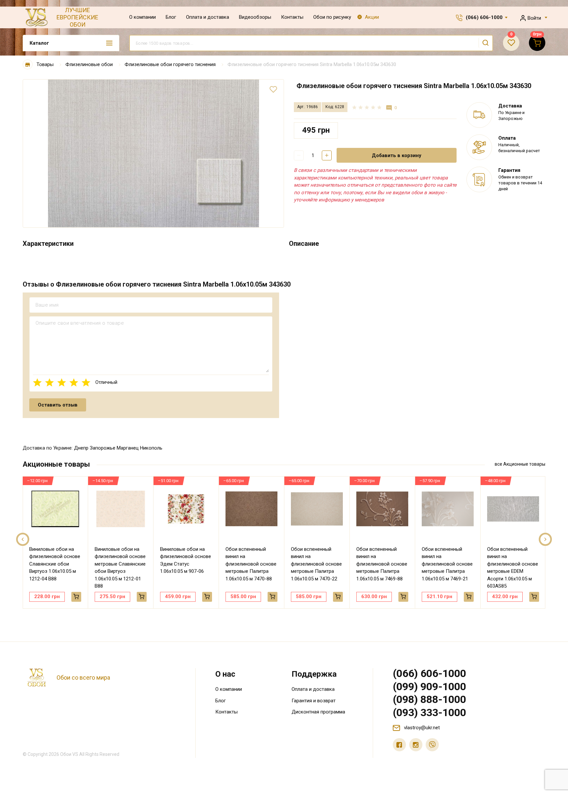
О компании (142, 17)
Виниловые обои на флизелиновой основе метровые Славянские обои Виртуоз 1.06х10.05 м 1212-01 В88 (120, 567)
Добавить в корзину (396, 155)
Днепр (81, 448)
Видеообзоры (255, 17)
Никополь (151, 448)
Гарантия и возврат (314, 701)
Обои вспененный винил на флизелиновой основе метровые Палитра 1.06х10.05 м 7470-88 (250, 564)
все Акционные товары (520, 464)
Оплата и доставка (207, 17)
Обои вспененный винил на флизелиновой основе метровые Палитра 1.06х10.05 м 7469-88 (381, 564)
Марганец (128, 448)
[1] (37, 382)
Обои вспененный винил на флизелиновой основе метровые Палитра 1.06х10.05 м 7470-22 (316, 564)
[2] (49, 382)
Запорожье (102, 448)
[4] (73, 382)
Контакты (292, 17)
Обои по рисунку (332, 17)
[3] (61, 382)
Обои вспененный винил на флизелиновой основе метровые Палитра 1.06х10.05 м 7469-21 (447, 564)
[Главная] (27, 64)
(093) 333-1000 (429, 712)
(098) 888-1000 (429, 699)
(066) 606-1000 (484, 17)
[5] (86, 382)
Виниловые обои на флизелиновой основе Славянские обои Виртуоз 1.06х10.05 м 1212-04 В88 (54, 564)
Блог (171, 17)
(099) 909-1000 (429, 686)
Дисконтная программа (318, 712)
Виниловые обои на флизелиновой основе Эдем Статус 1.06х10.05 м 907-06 (185, 560)
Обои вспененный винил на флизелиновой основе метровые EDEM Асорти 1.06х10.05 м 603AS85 (512, 567)
